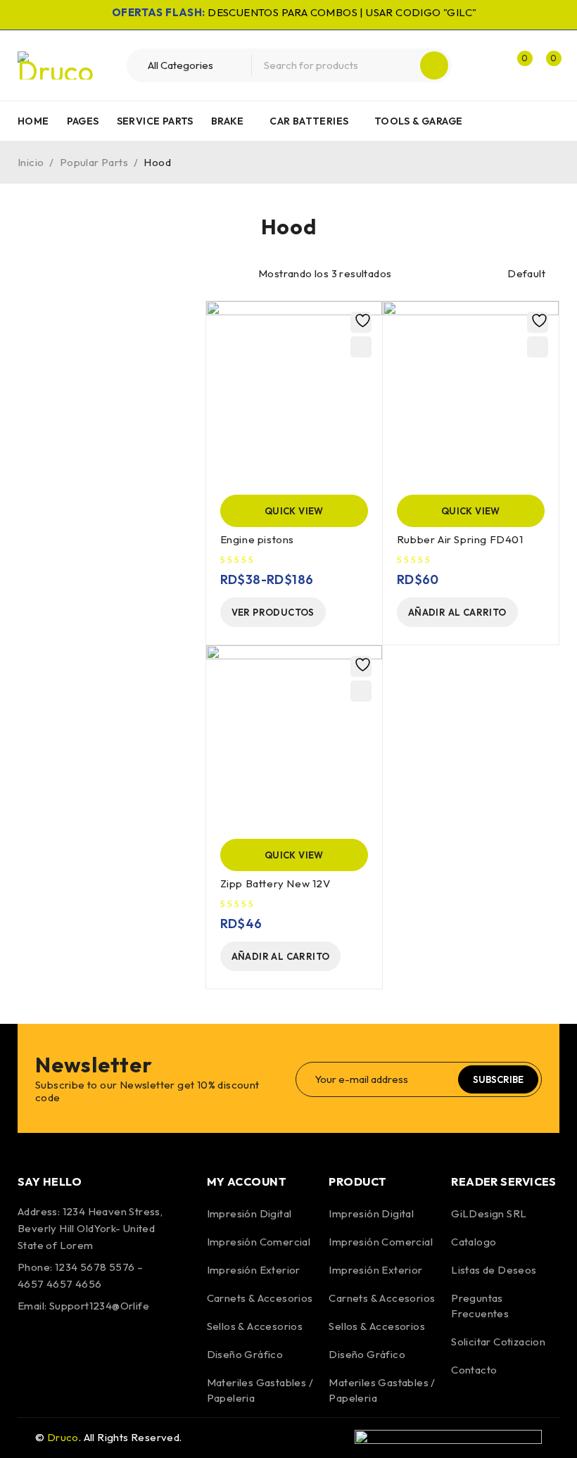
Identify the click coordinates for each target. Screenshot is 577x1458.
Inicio (31, 162)
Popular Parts (94, 162)
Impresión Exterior (253, 1269)
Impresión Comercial (259, 1241)
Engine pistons (257, 539)
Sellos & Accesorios (255, 1326)
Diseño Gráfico (245, 1354)
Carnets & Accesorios (260, 1298)
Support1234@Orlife (99, 1305)
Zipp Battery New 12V (275, 883)
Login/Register (487, 65)
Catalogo (473, 1241)
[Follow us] (69, 1346)
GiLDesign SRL (488, 1213)
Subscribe (498, 1079)
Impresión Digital (249, 1213)
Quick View (294, 510)
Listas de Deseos (493, 1269)
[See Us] (107, 1346)
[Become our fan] (32, 1346)
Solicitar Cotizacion (498, 1341)
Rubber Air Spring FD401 (460, 539)
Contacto (474, 1369)
